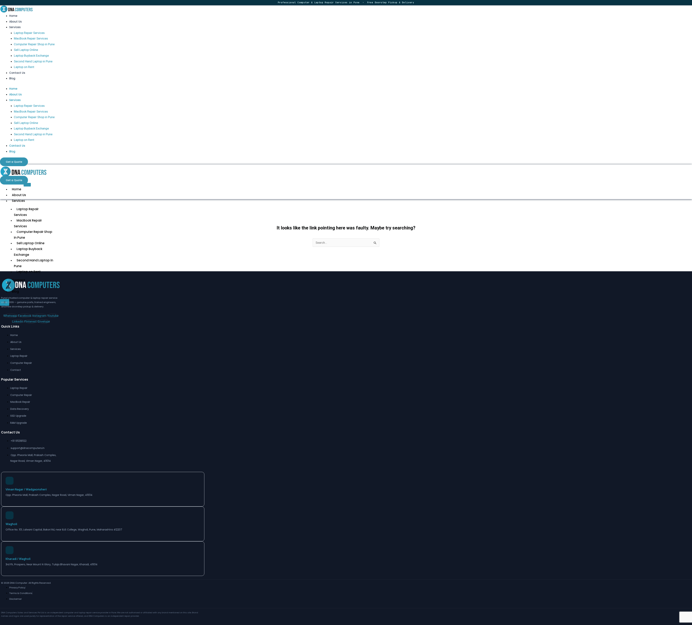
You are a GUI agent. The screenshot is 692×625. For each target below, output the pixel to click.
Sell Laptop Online (26, 50)
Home (13, 16)
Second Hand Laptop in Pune (33, 61)
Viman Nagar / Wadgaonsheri (26, 489)
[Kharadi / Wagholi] (10, 550)
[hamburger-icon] (27, 185)
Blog (12, 78)
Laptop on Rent (24, 67)
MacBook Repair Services (31, 38)
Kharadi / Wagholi (18, 559)
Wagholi (11, 524)
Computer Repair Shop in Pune (34, 44)
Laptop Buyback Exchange (31, 55)
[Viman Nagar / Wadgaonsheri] (10, 481)
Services (15, 27)
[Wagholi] (10, 515)
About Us (15, 21)
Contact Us (17, 73)
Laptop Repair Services (29, 33)
